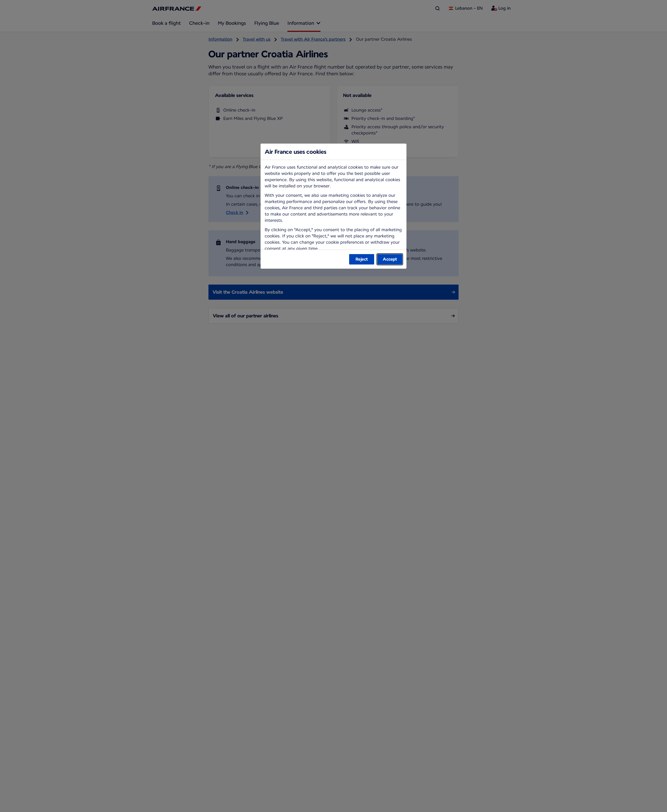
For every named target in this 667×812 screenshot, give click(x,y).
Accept (390, 259)
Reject (362, 259)
